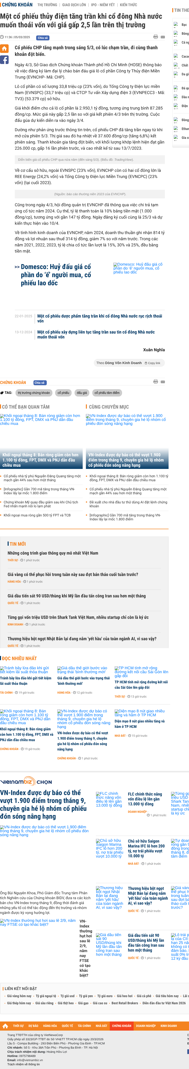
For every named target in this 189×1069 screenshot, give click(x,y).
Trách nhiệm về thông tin (23, 1064)
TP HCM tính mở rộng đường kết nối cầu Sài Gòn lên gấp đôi (141, 685)
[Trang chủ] (4, 48)
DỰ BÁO (33, 1026)
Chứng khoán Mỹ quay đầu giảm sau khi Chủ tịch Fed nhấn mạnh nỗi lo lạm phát (41, 504)
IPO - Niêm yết (103, 5)
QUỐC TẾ (67, 1026)
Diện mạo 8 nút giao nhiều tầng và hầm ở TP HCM (140, 724)
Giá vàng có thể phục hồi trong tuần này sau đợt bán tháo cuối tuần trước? (73, 574)
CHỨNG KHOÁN (121, 1026)
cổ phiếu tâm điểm (107, 392)
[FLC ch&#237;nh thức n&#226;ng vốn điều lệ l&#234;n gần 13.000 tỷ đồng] (111, 802)
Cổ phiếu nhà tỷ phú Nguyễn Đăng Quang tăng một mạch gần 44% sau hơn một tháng (42, 478)
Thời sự (13, 560)
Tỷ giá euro (104, 996)
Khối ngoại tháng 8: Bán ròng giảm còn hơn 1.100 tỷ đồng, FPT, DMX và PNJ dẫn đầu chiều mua (40, 460)
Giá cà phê (144, 996)
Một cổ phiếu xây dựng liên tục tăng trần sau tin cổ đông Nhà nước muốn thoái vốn (96, 335)
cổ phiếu (63, 392)
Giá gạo (83, 1003)
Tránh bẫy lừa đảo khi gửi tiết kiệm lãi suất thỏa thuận (25, 681)
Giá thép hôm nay (19, 1003)
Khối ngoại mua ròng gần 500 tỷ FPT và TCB (37, 515)
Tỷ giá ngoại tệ (46, 996)
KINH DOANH (169, 1026)
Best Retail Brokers (125, 1003)
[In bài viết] (157, 36)
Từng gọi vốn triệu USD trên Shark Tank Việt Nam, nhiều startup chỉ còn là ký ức (78, 617)
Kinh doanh (15, 624)
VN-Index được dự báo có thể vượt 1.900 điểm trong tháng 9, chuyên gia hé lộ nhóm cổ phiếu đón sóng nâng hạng (126, 460)
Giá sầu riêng (44, 1003)
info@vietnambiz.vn (30, 1060)
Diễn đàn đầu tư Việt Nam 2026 (164, 1003)
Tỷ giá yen (86, 996)
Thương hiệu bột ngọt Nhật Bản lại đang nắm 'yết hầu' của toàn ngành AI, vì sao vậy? (82, 638)
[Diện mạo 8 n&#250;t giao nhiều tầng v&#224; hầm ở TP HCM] (142, 713)
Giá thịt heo (66, 1003)
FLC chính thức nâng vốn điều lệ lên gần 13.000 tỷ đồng (145, 799)
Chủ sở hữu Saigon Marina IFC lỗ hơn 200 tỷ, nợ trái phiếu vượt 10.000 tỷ (146, 849)
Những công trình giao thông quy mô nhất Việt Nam (53, 553)
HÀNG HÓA (50, 1026)
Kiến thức (128, 5)
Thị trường (47, 5)
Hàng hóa (14, 581)
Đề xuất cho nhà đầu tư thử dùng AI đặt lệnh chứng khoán (128, 504)
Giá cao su (100, 1003)
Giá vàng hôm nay (19, 996)
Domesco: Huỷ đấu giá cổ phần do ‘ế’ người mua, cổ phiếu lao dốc (56, 275)
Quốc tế (13, 603)
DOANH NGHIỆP (146, 1026)
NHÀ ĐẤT (101, 1026)
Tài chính (6, 692)
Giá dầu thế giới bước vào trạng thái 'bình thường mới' (83, 681)
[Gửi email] (163, 37)
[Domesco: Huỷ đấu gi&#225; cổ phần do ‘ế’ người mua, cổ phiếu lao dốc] (133, 284)
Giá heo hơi (124, 996)
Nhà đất (120, 735)
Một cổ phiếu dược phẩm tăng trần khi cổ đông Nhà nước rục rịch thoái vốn (99, 319)
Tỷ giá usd (68, 996)
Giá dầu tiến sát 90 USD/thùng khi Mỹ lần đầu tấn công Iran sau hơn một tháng (77, 596)
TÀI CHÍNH (84, 1026)
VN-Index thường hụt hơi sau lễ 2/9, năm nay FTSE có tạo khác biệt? (85, 948)
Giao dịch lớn (74, 5)
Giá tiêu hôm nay (167, 996)
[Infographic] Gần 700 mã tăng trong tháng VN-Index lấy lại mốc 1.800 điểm (39, 491)
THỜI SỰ (18, 1026)
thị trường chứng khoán (34, 392)
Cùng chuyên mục (109, 407)
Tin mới (18, 544)
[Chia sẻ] (4, 59)
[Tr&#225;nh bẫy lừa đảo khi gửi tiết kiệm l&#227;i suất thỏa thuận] (27, 670)
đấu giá (82, 392)
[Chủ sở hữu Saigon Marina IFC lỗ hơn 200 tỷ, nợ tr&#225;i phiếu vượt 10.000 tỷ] (111, 849)
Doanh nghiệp (137, 812)
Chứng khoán (17, 5)
